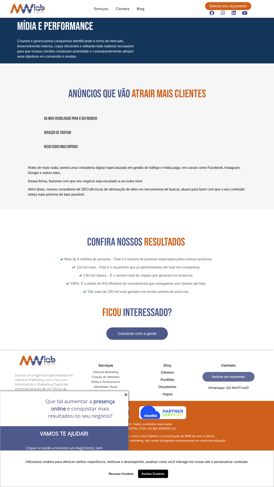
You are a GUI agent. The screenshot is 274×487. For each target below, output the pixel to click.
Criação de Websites (106, 377)
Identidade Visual (105, 386)
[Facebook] (212, 13)
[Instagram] (223, 13)
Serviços (101, 9)
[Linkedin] (234, 13)
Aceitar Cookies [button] (153, 473)
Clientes (123, 9)
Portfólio (167, 380)
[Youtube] (245, 13)
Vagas (167, 394)
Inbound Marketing (105, 372)
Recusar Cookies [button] (121, 473)
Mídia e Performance (105, 382)
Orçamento (167, 387)
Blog (140, 9)
